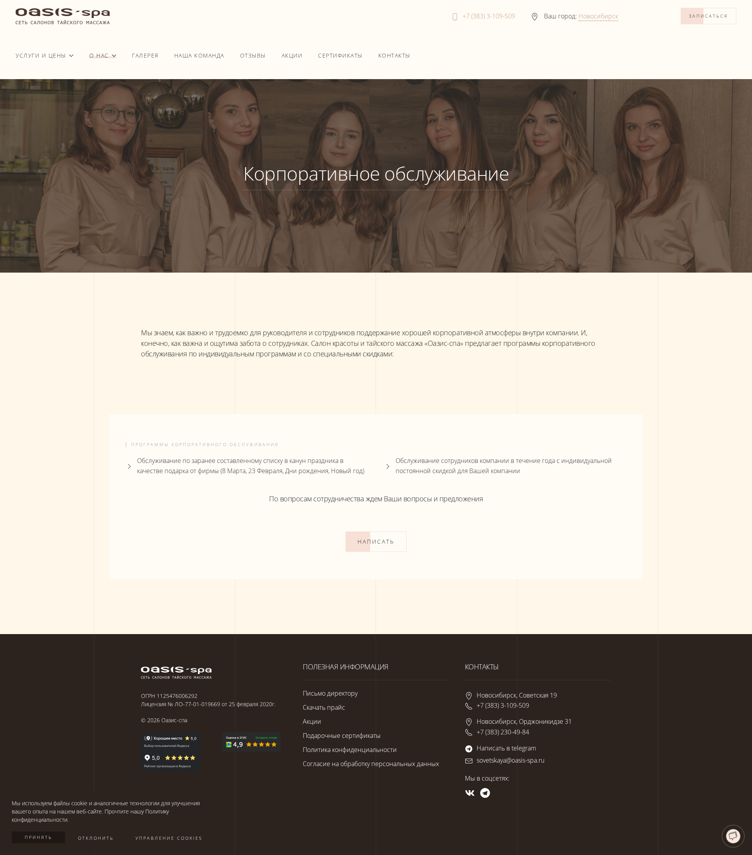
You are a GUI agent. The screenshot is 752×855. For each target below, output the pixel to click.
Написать (376, 541)
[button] (733, 836)
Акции (292, 55)
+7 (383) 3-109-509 (489, 16)
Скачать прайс (324, 707)
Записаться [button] (708, 16)
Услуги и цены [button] (41, 55)
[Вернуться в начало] (63, 16)
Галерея (145, 55)
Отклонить (96, 838)
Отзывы (253, 55)
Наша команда (199, 55)
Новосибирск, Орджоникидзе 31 (524, 722)
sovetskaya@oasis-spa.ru (510, 760)
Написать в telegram (506, 748)
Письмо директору (330, 693)
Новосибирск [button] (598, 16)
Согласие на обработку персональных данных (371, 763)
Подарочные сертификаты (342, 735)
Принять (38, 837)
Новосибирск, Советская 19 (517, 695)
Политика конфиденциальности (350, 749)
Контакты (394, 55)
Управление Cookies (169, 838)
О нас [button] (99, 55)
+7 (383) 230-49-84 (503, 732)
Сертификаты (340, 55)
